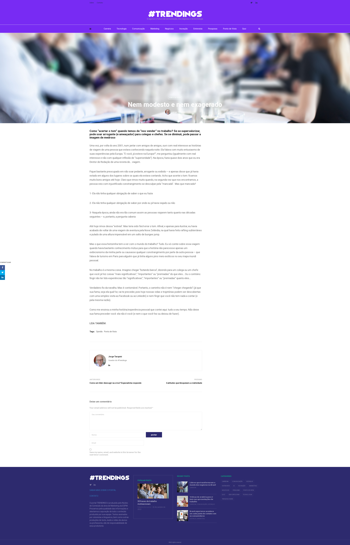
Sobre (92, 3)
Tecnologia (121, 28)
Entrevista (197, 28)
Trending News (227, 499)
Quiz (244, 28)
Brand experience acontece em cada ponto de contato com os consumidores (203, 513)
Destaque (211, 504)
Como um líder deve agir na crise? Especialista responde (115, 383)
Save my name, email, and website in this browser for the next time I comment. (115, 453)
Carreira (107, 28)
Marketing (155, 28)
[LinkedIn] (109, 365)
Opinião (99, 331)
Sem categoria (234, 494)
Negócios (169, 28)
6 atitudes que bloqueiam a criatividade (184, 383)
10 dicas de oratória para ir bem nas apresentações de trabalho (201, 499)
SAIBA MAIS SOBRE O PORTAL (103, 490)
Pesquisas (212, 28)
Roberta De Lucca (144, 507)
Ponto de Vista (230, 28)
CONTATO (94, 496)
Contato (100, 3)
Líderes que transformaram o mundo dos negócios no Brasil (203, 484)
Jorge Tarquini (178, 112)
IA (234, 486)
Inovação (183, 28)
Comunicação (138, 28)
